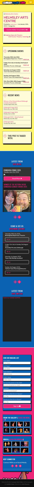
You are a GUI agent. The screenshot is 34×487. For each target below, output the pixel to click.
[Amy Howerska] (6, 430)
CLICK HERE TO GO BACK (16, 30)
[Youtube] (20, 465)
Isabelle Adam (13, 24)
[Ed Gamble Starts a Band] (24, 450)
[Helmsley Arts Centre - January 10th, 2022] (11, 14)
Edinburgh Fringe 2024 (11, 112)
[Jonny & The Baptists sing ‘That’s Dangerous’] (7, 444)
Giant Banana (25, 484)
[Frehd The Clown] (13, 424)
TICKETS (25, 59)
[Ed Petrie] (26, 424)
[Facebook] (12, 465)
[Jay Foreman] (13, 430)
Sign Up (16, 406)
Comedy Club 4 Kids (17, 482)
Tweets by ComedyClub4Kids (11, 297)
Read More (16, 178)
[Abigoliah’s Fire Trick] (7, 450)
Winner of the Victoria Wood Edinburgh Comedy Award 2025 (16, 102)
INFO (8, 239)
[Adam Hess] (20, 430)
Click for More (15, 439)
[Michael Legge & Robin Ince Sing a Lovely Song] (16, 444)
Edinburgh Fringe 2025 (11, 107)
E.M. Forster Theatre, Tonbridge (19, 37)
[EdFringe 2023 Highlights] (16, 450)
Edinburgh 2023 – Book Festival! (13, 117)
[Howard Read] (20, 424)
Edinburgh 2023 (8, 122)
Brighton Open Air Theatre (13, 35)
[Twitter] (16, 465)
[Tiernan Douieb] (6, 424)
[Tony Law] (26, 430)
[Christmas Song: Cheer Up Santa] (24, 444)
